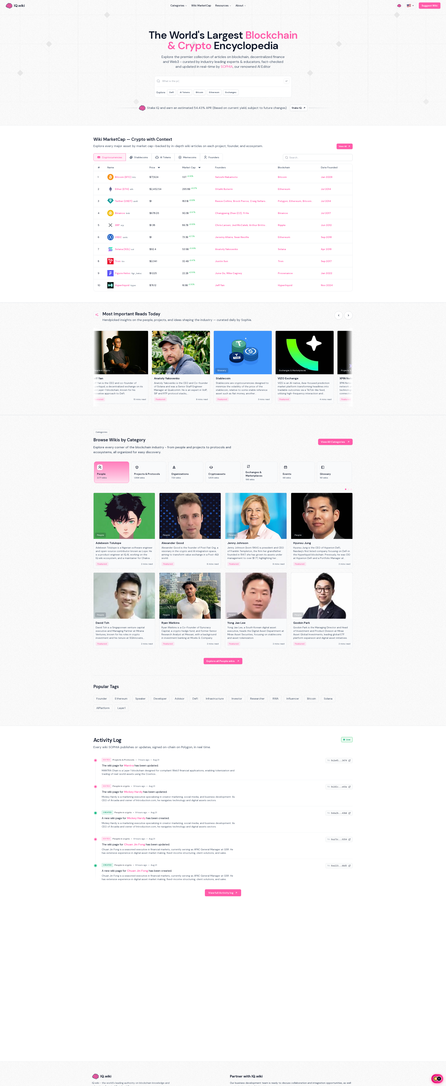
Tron (118, 261)
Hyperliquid (122, 285)
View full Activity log (220, 892)
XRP (117, 225)
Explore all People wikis (220, 661)
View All (343, 146)
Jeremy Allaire (224, 237)
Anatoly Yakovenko (226, 249)
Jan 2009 (326, 177)
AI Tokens (185, 92)
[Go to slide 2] (348, 489)
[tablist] (158, 157)
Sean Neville (241, 237)
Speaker (140, 698)
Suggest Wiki (430, 5)
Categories (177, 5)
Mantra (129, 765)
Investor (237, 698)
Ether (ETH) (122, 189)
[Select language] (410, 5)
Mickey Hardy (133, 792)
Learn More (283, 107)
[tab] (109, 157)
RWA (276, 698)
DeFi (171, 92)
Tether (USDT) (123, 201)
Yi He (246, 213)
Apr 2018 (326, 249)
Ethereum (214, 92)
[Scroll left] (338, 315)
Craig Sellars (257, 201)
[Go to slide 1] (345, 489)
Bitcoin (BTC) (123, 177)
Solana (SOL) (122, 249)
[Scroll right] (348, 315)
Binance (120, 213)
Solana (282, 249)
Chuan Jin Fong (134, 844)
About (239, 5)
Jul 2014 (326, 189)
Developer (160, 698)
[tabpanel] (223, 227)
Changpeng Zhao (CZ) (228, 213)
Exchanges (230, 92)
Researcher (257, 698)
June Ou (220, 273)
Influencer (293, 698)
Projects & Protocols (123, 759)
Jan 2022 (326, 273)
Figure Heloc (122, 273)
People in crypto (121, 786)
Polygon (283, 201)
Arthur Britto (257, 225)
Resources (222, 5)
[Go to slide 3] (351, 489)
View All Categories (333, 441)
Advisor (179, 698)
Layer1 (121, 708)
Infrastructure (215, 698)
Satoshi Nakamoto (226, 177)
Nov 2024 (327, 285)
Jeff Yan (220, 285)
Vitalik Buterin (224, 189)
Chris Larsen (223, 225)
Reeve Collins (223, 201)
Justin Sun (221, 261)
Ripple (282, 225)
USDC (118, 237)
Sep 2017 (326, 261)
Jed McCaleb (240, 225)
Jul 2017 (326, 213)
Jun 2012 (326, 225)
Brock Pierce (241, 201)
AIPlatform (103, 708)
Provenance (285, 273)
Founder (101, 698)
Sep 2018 (326, 237)
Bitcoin (199, 92)
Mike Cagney (234, 273)
